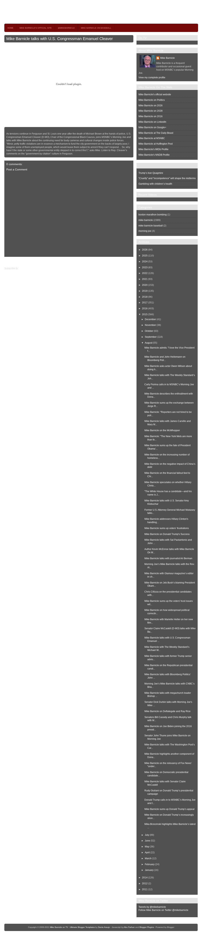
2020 (145, 285)
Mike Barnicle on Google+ (152, 127)
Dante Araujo (104, 927)
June (147, 840)
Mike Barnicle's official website (154, 94)
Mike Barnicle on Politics (151, 100)
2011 (145, 889)
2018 (145, 296)
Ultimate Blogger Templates (82, 927)
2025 (145, 255)
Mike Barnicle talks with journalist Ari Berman (168, 558)
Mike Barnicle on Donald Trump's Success (167, 534)
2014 (145, 877)
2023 (145, 267)
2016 (145, 308)
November (150, 325)
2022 (145, 273)
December (150, 319)
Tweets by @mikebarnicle (152, 907)
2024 (145, 261)
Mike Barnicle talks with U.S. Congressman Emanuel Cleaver (59, 38)
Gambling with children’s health (155, 183)
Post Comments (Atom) (31, 268)
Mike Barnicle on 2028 (150, 110)
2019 (145, 291)
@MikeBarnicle (66, 28)
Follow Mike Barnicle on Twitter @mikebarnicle (163, 910)
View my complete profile (151, 77)
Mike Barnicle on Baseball (96, 28)
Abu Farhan (129, 927)
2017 (145, 302)
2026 (145, 249)
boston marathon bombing (152, 214)
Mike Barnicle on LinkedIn (152, 122)
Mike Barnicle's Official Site (36, 28)
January (149, 870)
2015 (145, 314)
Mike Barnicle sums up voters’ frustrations (166, 528)
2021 (145, 279)
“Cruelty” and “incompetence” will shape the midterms (167, 178)
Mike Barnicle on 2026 (150, 105)
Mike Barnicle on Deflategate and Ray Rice (167, 711)
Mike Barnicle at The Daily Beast (155, 133)
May (147, 846)
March (148, 858)
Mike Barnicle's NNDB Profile (154, 154)
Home (10, 28)
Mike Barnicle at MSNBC (151, 138)
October (149, 331)
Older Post (10, 261)
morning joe (144, 231)
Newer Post (130, 261)
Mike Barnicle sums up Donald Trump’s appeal (169, 809)
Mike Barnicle (167, 58)
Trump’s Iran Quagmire (150, 173)
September (151, 337)
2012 (145, 883)
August (148, 342)
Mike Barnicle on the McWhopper (162, 430)
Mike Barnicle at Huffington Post (155, 143)
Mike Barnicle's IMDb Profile (153, 149)
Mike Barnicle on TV (39, 12)
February (149, 864)
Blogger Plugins (146, 927)
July (147, 835)
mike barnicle (145, 220)
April (147, 852)
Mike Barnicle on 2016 (150, 116)
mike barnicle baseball (150, 225)
